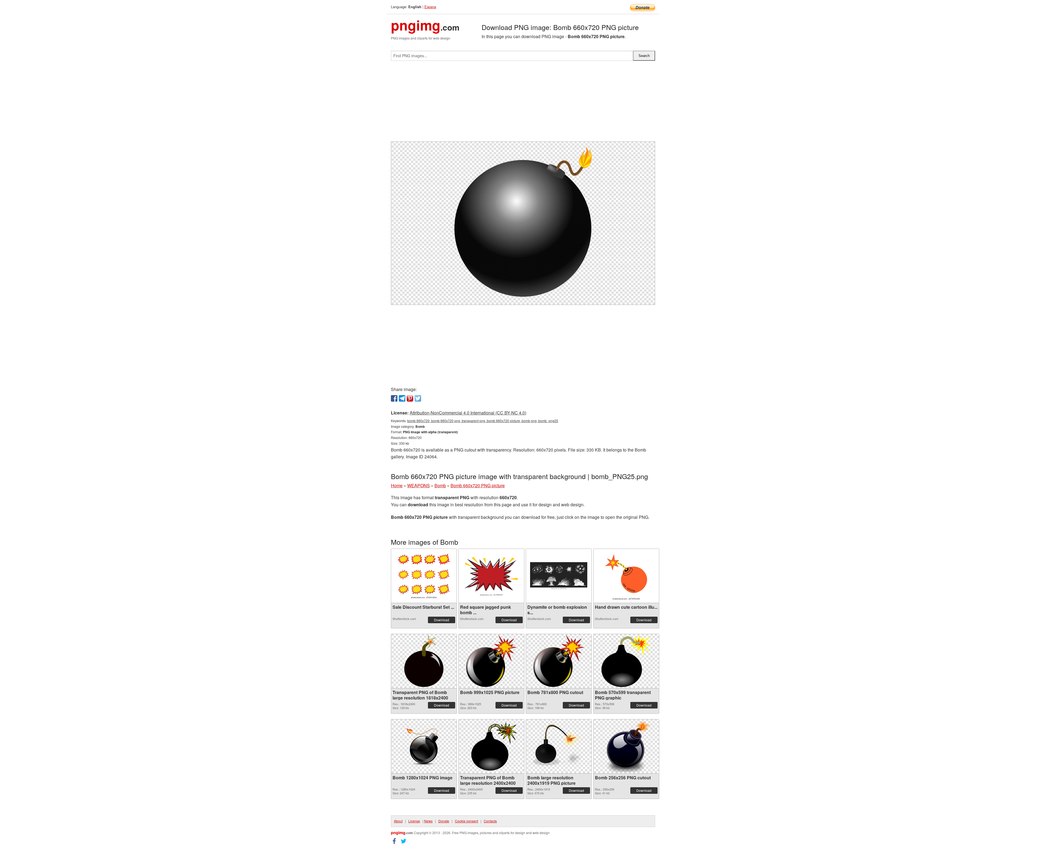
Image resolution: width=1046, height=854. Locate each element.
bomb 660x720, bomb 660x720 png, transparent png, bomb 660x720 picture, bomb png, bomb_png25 (482, 420)
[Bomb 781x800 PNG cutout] (558, 661)
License (414, 821)
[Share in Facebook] (394, 398)
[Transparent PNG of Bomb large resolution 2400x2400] (491, 746)
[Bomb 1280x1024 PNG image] (424, 746)
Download (441, 619)
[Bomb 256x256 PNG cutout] (626, 746)
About (398, 821)
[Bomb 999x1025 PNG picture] (491, 661)
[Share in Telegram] (402, 398)
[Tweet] (418, 398)
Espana (430, 6)
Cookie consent (466, 821)
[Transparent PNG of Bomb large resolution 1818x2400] (423, 661)
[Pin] (410, 398)
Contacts (490, 821)
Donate (443, 821)
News (428, 821)
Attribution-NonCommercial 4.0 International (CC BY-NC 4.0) (468, 413)
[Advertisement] (523, 103)
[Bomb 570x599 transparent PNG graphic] (626, 661)
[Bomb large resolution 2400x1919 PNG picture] (558, 746)
